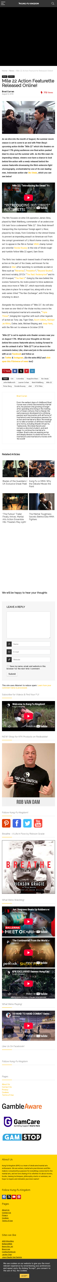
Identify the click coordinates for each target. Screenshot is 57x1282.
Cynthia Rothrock (9, 1252)
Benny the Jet (7, 1246)
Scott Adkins (40, 320)
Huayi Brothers (32, 379)
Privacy (5, 1090)
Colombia (20, 379)
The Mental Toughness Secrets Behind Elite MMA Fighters (41, 517)
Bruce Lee (6, 1249)
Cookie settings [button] (11, 1276)
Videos (11, 76)
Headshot (31, 270)
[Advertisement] (28, 37)
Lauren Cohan (23, 382)
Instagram (18, 357)
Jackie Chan (7, 1255)
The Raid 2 (20, 278)
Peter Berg (7, 386)
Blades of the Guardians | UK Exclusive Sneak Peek (15, 482)
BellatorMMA (7, 1244)
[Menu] (3, 3)
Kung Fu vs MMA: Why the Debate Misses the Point (40, 484)
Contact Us (7, 1087)
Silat (14, 267)
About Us (6, 1084)
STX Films (39, 386)
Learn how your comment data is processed (26, 686)
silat (30, 386)
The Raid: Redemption (36, 274)
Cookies (5, 1092)
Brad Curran (8, 91)
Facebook (16, 354)
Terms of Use (8, 1095)
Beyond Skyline (45, 270)
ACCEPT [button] (24, 1276)
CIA (12, 379)
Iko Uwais (32, 172)
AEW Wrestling (8, 1241)
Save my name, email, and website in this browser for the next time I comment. (26, 667)
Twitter (8, 357)
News (11, 71)
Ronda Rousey (20, 248)
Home (4, 71)
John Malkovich (9, 382)
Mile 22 (49, 382)
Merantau (19, 270)
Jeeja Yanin (47, 323)
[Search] (53, 3)
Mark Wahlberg (37, 382)
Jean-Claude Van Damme (12, 1257)
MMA (36, 244)
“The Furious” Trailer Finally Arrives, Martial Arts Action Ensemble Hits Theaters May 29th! (14, 518)
